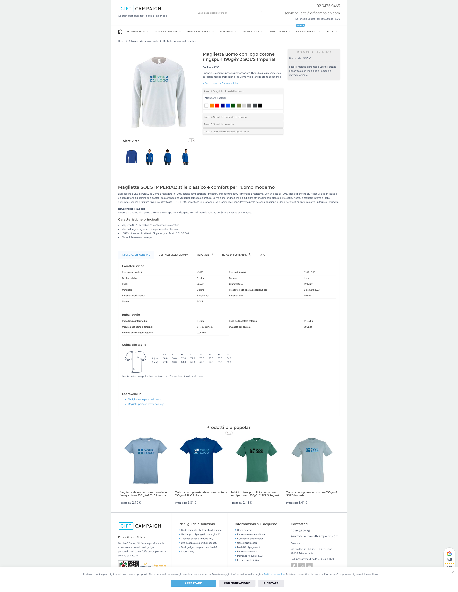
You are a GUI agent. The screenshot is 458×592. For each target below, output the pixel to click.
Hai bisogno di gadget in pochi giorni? (200, 534)
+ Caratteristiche (229, 83)
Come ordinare (244, 530)
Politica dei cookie (274, 574)
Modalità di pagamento (249, 547)
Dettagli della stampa (173, 254)
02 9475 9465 (328, 6)
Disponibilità (204, 254)
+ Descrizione (210, 83)
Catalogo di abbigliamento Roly (197, 538)
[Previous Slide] (189, 140)
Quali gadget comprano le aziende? (199, 547)
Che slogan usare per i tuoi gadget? (199, 542)
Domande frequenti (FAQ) (250, 555)
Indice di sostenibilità (235, 254)
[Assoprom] (129, 565)
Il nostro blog (187, 551)
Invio (262, 254)
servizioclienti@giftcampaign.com (312, 13)
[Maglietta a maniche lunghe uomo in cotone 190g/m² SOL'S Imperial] (158, 93)
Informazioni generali (136, 254)
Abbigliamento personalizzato (143, 41)
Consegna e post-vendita (250, 538)
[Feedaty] (153, 565)
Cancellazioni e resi (247, 542)
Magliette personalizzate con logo (179, 41)
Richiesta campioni (247, 551)
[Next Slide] (193, 140)
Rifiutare (271, 583)
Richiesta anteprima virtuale (251, 534)
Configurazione (237, 583)
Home (121, 41)
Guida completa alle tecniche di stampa (201, 530)
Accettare (193, 583)
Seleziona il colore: (215, 98)
